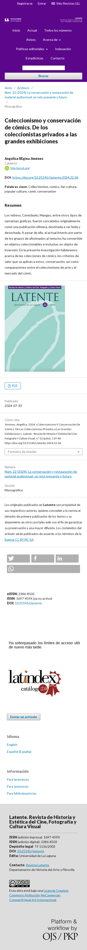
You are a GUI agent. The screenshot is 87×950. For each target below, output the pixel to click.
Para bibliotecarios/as (21, 793)
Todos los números (58, 30)
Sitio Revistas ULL (67, 3)
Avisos (31, 40)
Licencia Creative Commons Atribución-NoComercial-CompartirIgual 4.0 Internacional (38, 895)
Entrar (42, 3)
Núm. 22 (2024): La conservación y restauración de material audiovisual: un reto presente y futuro (39, 95)
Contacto (57, 58)
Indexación (63, 49)
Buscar (43, 76)
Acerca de (50, 40)
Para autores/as (17, 786)
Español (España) (19, 752)
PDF (14, 386)
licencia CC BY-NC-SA (19, 539)
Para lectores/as (18, 779)
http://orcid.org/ (20, 168)
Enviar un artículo (23, 717)
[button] (18, 558)
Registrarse (24, 3)
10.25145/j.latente (28, 603)
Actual (32, 30)
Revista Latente (37, 865)
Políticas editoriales (30, 49)
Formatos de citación (22, 452)
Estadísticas (34, 58)
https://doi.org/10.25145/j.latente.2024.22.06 (45, 177)
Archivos (23, 88)
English (12, 745)
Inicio (16, 30)
